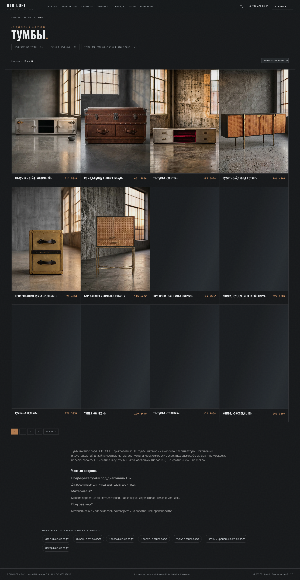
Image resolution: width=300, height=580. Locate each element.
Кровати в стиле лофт (154, 539)
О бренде (119, 6)
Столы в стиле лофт (56, 539)
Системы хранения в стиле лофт (226, 539)
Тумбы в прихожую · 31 (64, 47)
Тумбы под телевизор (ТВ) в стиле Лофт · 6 (109, 47)
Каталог (52, 6)
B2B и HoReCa (172, 574)
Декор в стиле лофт (56, 547)
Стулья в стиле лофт (187, 539)
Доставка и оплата (143, 574)
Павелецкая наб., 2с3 (282, 574)
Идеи (132, 6)
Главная (15, 17)
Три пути (87, 6)
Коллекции (69, 6)
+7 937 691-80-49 (258, 6)
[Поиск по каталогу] (241, 6)
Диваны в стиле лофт (88, 539)
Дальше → (51, 431)
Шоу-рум (103, 6)
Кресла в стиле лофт (121, 539)
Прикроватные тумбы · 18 (29, 47)
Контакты (146, 6)
